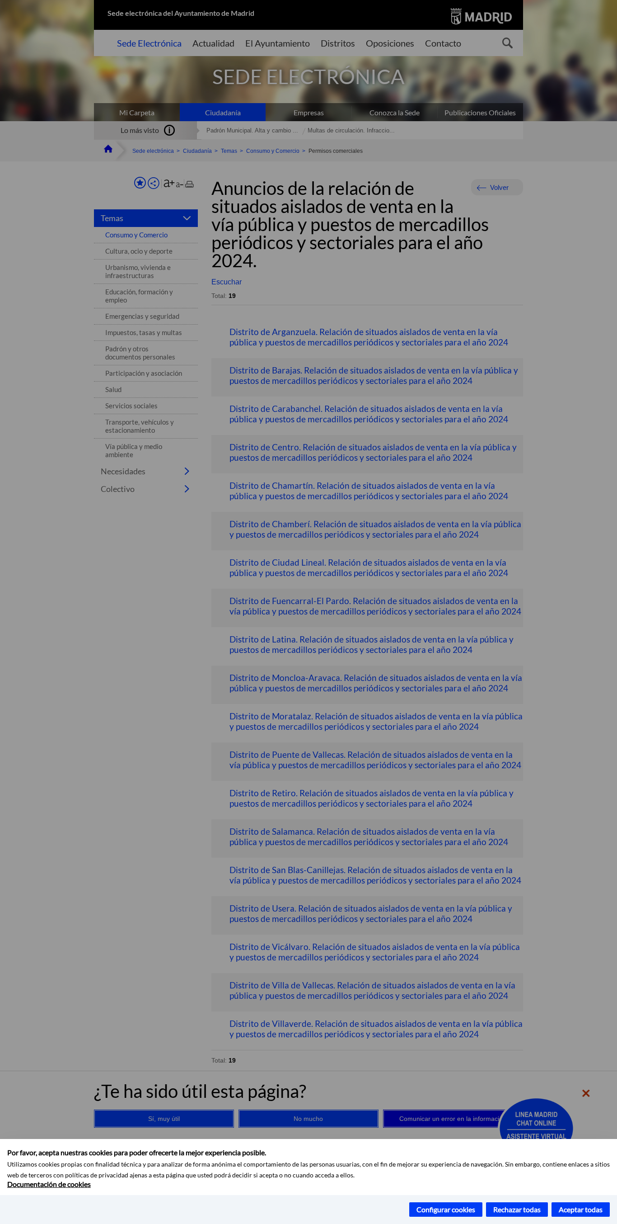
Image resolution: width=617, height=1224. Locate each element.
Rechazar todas (517, 1209)
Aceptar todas (581, 1209)
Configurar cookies (445, 1209)
